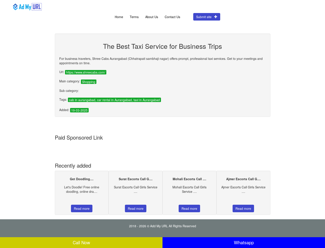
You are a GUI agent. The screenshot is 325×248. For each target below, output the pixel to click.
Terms (134, 17)
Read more (82, 208)
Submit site (205, 17)
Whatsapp (244, 242)
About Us (151, 17)
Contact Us (172, 17)
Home (119, 17)
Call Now (81, 242)
